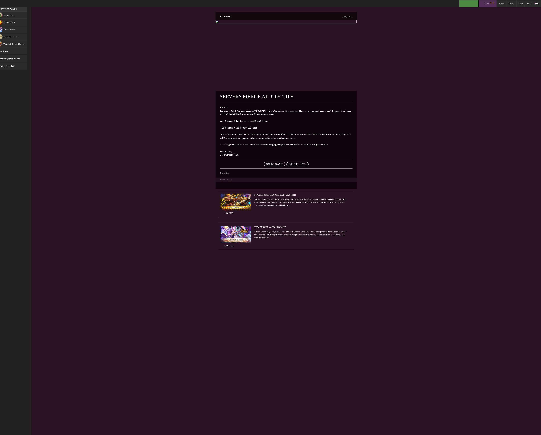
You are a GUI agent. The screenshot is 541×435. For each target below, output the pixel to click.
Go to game (274, 164)
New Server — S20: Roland (270, 227)
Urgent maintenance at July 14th (275, 195)
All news (225, 16)
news (229, 179)
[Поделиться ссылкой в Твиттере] (258, 173)
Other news (297, 164)
